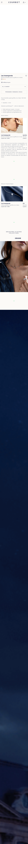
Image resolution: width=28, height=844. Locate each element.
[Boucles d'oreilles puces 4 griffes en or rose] (5, 79)
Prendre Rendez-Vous (13, 92)
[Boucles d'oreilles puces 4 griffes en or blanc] (1, 79)
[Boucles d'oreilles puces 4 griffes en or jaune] (3, 79)
